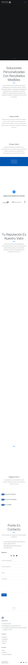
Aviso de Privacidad (7, 654)
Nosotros (5, 637)
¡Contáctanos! (14, 161)
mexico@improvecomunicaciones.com (12, 625)
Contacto (5, 652)
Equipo (4, 643)
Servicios (5, 641)
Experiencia (5, 639)
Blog (4, 650)
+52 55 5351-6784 (7, 623)
